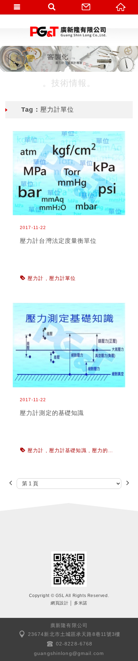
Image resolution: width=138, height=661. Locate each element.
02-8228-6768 (74, 644)
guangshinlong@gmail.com (69, 653)
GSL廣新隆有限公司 (69, 31)
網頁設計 (59, 603)
